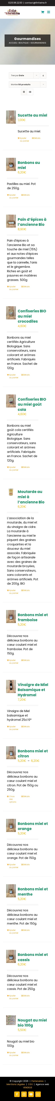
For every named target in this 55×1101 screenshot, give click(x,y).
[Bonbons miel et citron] (11, 752)
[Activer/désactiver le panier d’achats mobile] (42, 12)
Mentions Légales (16, 1084)
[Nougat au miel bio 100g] (11, 1020)
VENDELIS (27, 1087)
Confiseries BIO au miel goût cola (32, 404)
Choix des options (12, 799)
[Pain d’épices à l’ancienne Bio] (11, 221)
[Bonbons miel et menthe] (11, 890)
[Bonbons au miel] (11, 164)
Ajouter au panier (24, 139)
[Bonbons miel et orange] (11, 825)
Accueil (13, 42)
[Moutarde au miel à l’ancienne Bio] (11, 492)
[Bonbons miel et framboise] (11, 616)
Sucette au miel (32, 115)
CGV (30, 1084)
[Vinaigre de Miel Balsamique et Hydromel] (11, 686)
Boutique (24, 42)
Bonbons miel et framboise (33, 617)
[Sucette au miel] (11, 117)
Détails (37, 138)
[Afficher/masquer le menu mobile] (48, 12)
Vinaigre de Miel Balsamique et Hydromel (33, 689)
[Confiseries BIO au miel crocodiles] (11, 312)
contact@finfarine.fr (36, 2)
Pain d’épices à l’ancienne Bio (32, 222)
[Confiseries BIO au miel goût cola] (11, 401)
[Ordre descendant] (43, 75)
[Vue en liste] (30, 92)
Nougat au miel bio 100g (32, 1023)
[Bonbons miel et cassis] (11, 956)
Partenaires (37, 1081)
